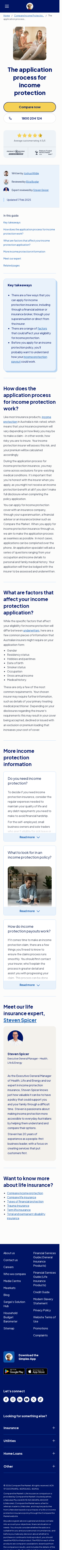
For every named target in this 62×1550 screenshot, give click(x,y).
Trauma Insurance (18, 1205)
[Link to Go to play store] (14, 1371)
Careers (8, 1267)
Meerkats (9, 1288)
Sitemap (8, 1328)
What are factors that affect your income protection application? (26, 242)
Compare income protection (25, 1193)
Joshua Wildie (31, 173)
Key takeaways (11, 222)
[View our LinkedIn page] (20, 1399)
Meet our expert (12, 258)
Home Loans (13, 1453)
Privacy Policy (42, 1310)
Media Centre (12, 1281)
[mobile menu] (6, 6)
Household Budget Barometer (10, 1317)
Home (6, 15)
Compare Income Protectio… (29, 15)
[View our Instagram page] (13, 1399)
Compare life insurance (21, 1197)
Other (8, 1466)
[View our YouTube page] (26, 1399)
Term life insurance (19, 1210)
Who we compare (14, 1274)
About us (9, 1253)
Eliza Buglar (32, 181)
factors (42, 328)
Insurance (11, 1428)
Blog (6, 1295)
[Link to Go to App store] (37, 1371)
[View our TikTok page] (40, 1399)
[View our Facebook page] (6, 1399)
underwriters (31, 630)
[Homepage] (29, 6)
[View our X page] (33, 1399)
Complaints (40, 1335)
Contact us (10, 1260)
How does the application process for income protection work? (29, 231)
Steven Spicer (41, 190)
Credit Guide (41, 1292)
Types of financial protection (25, 1201)
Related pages (11, 265)
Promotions (40, 1328)
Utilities (10, 1441)
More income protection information (24, 251)
